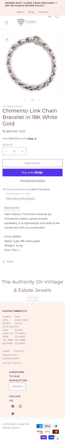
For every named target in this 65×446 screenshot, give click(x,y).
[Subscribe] (21, 386)
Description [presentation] (11, 207)
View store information (20, 198)
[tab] (11, 208)
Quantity (7, 144)
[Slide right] (40, 100)
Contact (19, 351)
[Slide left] (25, 100)
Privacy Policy (12, 363)
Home (5, 351)
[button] (6, 22)
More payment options (32, 180)
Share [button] (10, 261)
